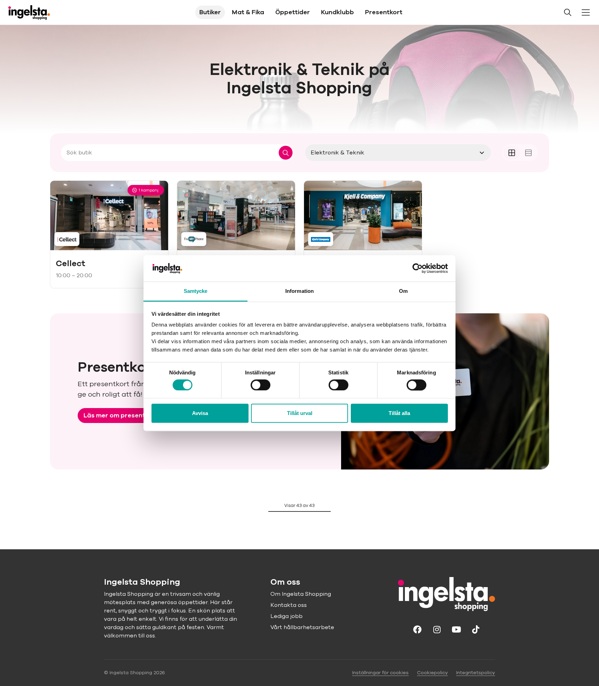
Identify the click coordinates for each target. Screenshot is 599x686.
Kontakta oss (288, 605)
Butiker (210, 12)
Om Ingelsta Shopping (300, 594)
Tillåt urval (299, 413)
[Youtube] (456, 629)
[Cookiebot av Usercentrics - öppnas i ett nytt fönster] (417, 268)
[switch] (260, 384)
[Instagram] (437, 629)
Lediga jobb (286, 616)
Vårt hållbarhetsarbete (302, 627)
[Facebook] (417, 629)
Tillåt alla (399, 413)
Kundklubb (337, 12)
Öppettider (292, 12)
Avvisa (200, 413)
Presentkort (383, 12)
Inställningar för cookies (380, 672)
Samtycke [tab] (196, 291)
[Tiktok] (476, 629)
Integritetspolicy (475, 672)
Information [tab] (299, 291)
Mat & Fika (248, 12)
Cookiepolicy (432, 672)
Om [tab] (403, 291)
